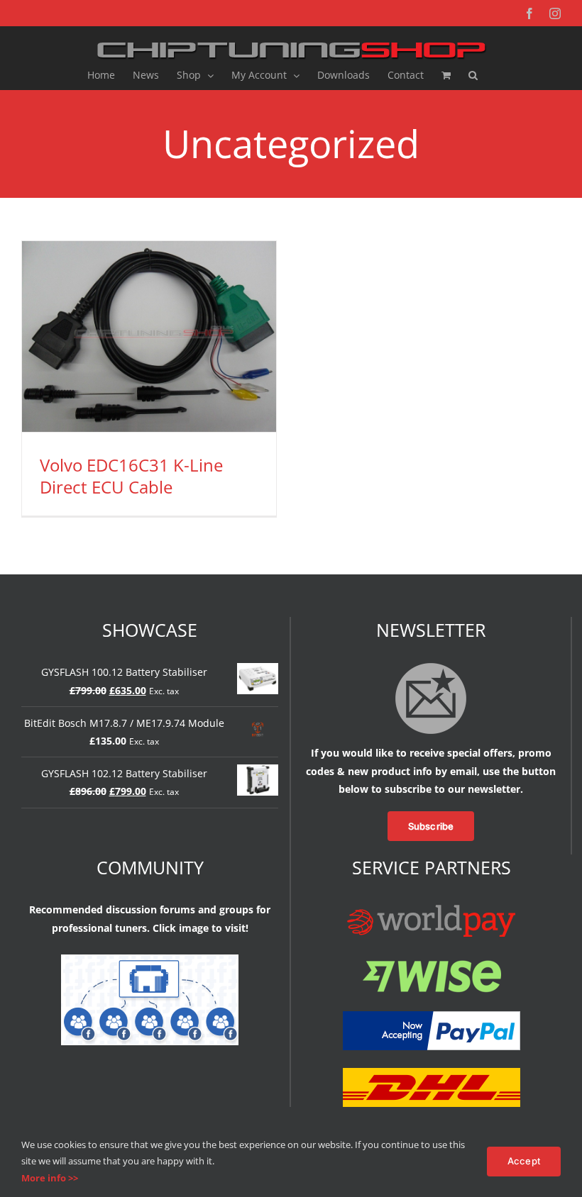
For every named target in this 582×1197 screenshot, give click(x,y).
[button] (473, 75)
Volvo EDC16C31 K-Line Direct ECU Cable (131, 476)
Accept (523, 1161)
